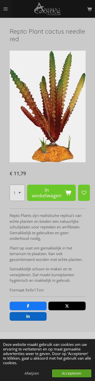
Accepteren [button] (71, 373)
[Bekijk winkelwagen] (89, 9)
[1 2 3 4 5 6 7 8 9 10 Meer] (17, 193)
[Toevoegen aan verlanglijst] (84, 193)
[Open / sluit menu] (5, 9)
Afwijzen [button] (32, 373)
